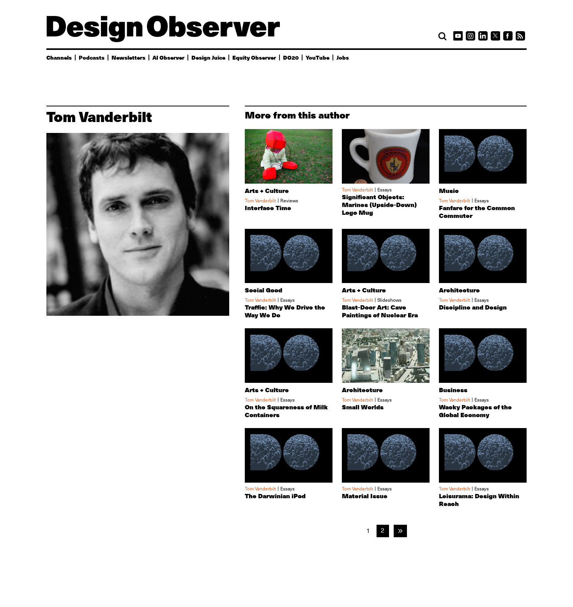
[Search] (442, 36)
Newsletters (128, 57)
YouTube (317, 57)
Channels (59, 57)
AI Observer (168, 57)
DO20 (291, 57)
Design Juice (208, 57)
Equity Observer (254, 57)
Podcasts (91, 57)
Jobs (342, 57)
